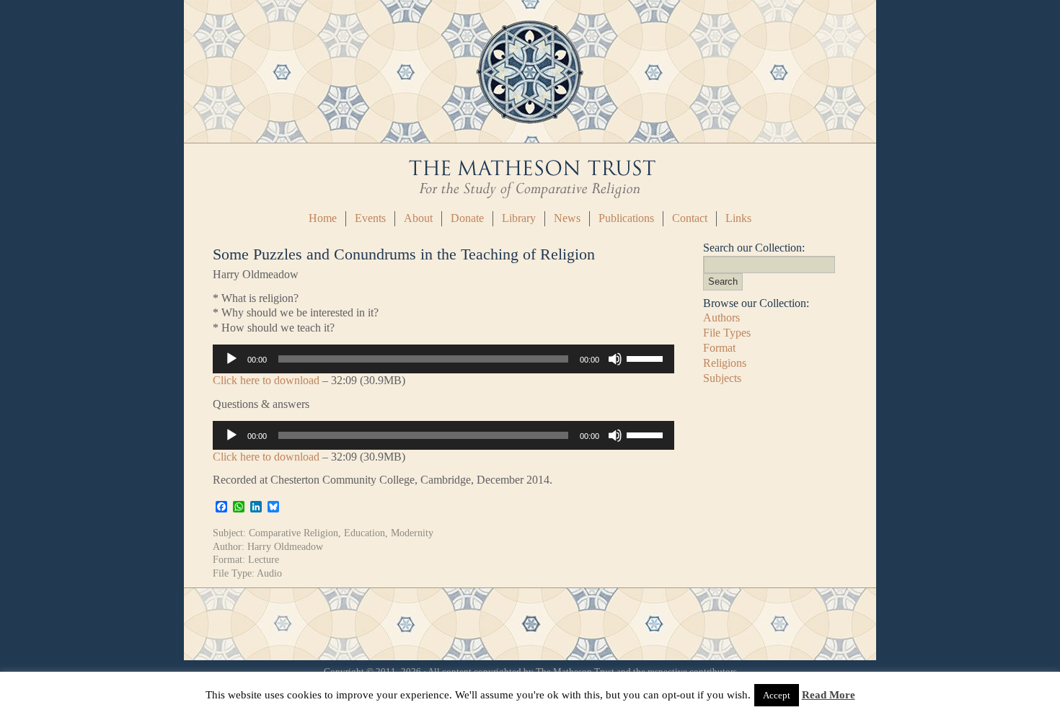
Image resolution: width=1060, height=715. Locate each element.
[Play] (231, 359)
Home (323, 218)
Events (370, 218)
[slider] (647, 357)
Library (519, 218)
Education (364, 532)
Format (719, 348)
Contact (689, 218)
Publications (626, 218)
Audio (269, 573)
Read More (828, 695)
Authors (721, 317)
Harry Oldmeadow (285, 546)
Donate (467, 218)
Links (738, 218)
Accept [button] (776, 695)
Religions (724, 363)
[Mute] (615, 359)
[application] (443, 359)
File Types (727, 333)
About (418, 218)
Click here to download (266, 380)
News (567, 218)
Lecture (263, 559)
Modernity (412, 532)
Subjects (722, 378)
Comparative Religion (293, 532)
